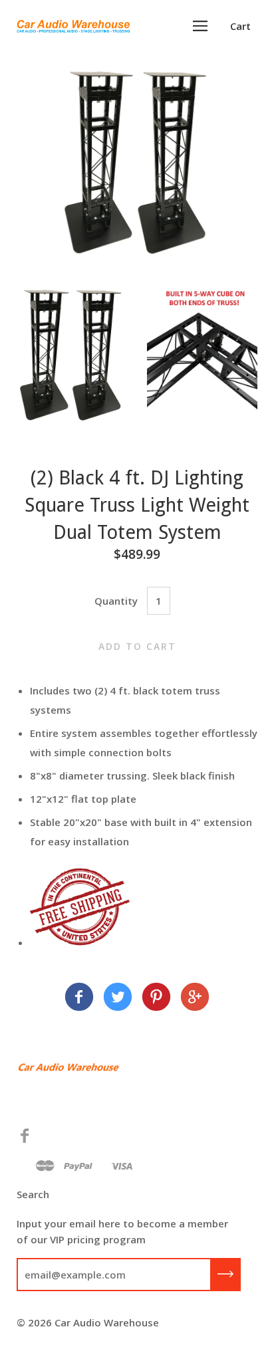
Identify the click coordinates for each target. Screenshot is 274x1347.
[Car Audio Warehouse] (79, 998)
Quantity (116, 600)
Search (33, 1194)
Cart (240, 26)
